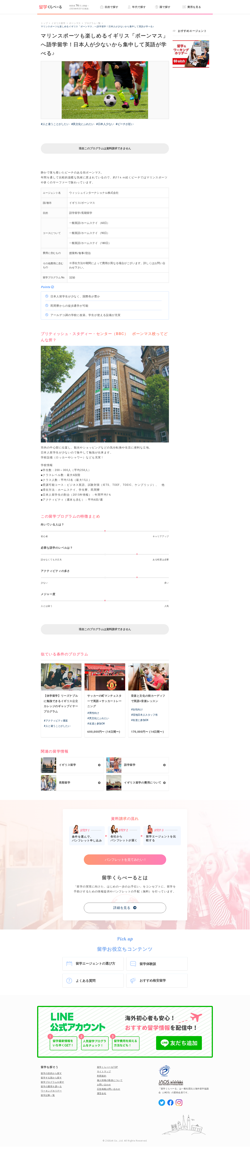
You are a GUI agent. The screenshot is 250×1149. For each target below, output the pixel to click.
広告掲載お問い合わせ (108, 1089)
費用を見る (194, 6)
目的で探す (111, 6)
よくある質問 (86, 981)
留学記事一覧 (48, 1095)
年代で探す (139, 6)
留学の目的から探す (51, 1073)
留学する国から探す (51, 1077)
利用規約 (101, 1076)
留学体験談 (148, 964)
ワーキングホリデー (51, 1091)
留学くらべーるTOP (107, 1067)
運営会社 (101, 1093)
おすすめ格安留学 (153, 980)
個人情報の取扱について (110, 1080)
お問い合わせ (104, 1084)
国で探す (165, 6)
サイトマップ (104, 1071)
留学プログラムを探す (52, 1082)
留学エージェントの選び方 (95, 963)
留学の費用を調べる (51, 1086)
